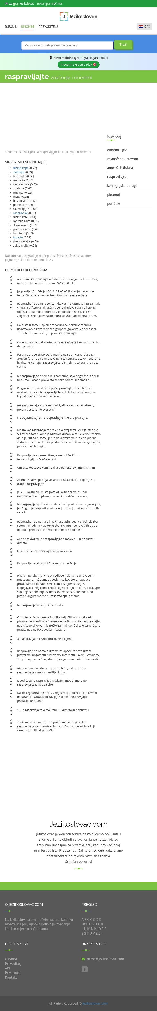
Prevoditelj (48, 26)
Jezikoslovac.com (95, 1003)
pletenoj (113, 194)
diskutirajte (21, 168)
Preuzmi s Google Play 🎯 (79, 64)
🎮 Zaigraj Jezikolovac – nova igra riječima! (34, 4)
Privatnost (13, 972)
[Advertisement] (53, 115)
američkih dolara (120, 167)
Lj (85, 928)
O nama (11, 959)
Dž (83, 924)
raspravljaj (20, 213)
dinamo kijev (117, 150)
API (7, 968)
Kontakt (11, 977)
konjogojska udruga (122, 185)
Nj (96, 928)
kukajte (18, 237)
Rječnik (11, 26)
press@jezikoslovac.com (105, 959)
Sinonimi (28, 26)
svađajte (19, 172)
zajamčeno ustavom (122, 158)
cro (147, 26)
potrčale (113, 203)
